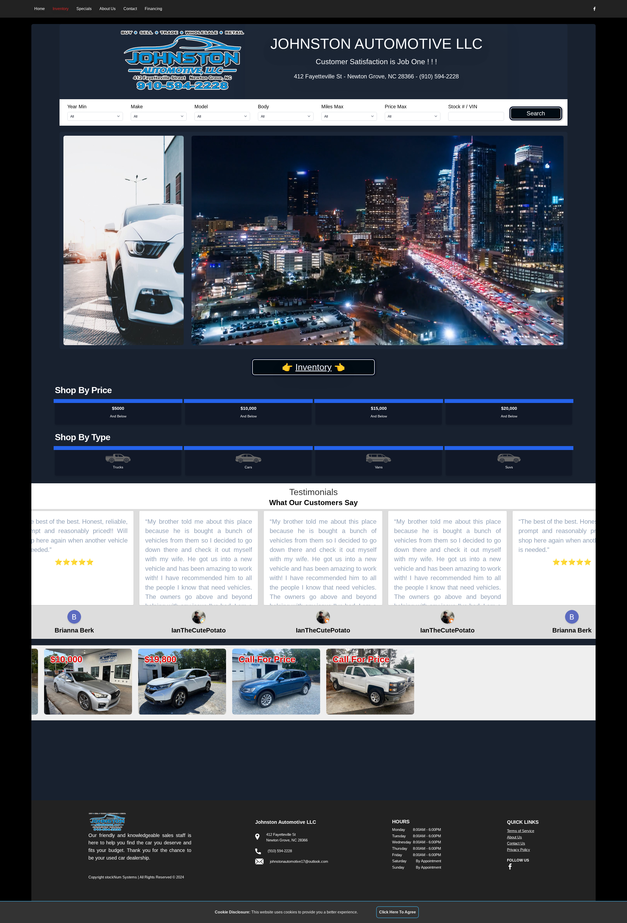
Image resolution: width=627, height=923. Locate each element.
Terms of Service (520, 831)
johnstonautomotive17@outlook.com (299, 861)
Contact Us (516, 843)
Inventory (61, 9)
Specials (84, 9)
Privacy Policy (518, 850)
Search (536, 113)
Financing (153, 9)
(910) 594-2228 (439, 76)
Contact (130, 9)
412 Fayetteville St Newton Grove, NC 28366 (354, 76)
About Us (107, 9)
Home (39, 9)
